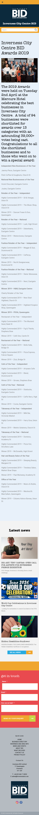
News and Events (19, 746)
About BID (19, 748)
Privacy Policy (19, 755)
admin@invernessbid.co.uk (20, 776)
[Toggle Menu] (2, 2)
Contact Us (19, 752)
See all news (15, 652)
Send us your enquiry (13, 718)
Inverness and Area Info (19, 744)
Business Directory (19, 742)
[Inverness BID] (19, 21)
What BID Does (19, 750)
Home (20, 739)
